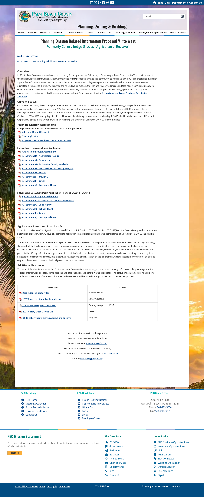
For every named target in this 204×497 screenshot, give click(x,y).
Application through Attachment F (40, 151)
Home (42, 486)
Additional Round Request (35, 131)
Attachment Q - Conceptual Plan (39, 184)
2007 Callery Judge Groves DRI (37, 311)
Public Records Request (38, 407)
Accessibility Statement (26, 486)
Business (114, 454)
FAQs (84, 411)
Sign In (161, 475)
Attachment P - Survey (33, 180)
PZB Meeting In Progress (95, 403)
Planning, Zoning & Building (101, 26)
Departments (180, 2)
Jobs (160, 2)
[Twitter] (96, 2)
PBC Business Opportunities (173, 442)
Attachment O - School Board (37, 208)
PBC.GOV (114, 442)
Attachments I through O (35, 176)
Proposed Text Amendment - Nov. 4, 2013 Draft (46, 140)
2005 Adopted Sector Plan (35, 292)
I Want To (86, 407)
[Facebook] (103, 2)
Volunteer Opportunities (171, 446)
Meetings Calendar (35, 403)
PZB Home (31, 400)
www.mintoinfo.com (96, 343)
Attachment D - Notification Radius (40, 155)
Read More (15, 452)
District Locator (166, 466)
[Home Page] (155, 2)
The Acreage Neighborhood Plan (39, 305)
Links (168, 2)
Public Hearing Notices (94, 400)
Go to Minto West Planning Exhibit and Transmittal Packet (47, 61)
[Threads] (107, 2)
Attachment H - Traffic (34, 172)
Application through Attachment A (40, 196)
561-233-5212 (162, 411)
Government (116, 446)
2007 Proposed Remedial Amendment (42, 299)
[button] (182, 16)
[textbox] (87, 210)
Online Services (117, 462)
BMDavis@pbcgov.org (91, 358)
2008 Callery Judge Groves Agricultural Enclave (47, 317)
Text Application (30, 136)
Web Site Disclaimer (168, 462)
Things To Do (116, 458)
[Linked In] (91, 2)
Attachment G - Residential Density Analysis (45, 164)
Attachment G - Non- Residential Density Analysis (47, 168)
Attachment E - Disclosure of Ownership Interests (48, 200)
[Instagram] (99, 2)
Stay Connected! (166, 458)
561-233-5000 (164, 407)
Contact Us (195, 2)
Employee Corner (91, 418)
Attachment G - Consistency (37, 159)
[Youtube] (112, 2)
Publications (164, 454)
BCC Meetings (165, 471)
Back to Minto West (27, 56)
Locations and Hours (36, 411)
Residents (114, 450)
